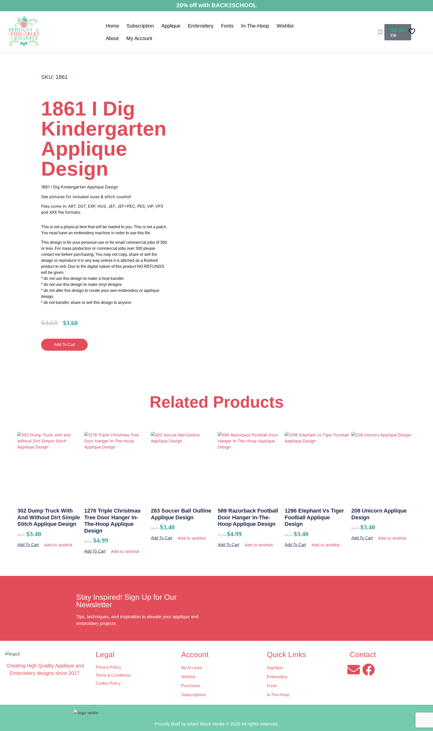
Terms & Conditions (113, 675)
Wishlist (285, 26)
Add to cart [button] (28, 545)
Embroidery (200, 26)
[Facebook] (368, 669)
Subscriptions (193, 695)
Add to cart (64, 344)
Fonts (227, 26)
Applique (170, 26)
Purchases (190, 686)
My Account (139, 38)
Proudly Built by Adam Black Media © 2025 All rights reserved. (217, 723)
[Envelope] (353, 669)
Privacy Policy (108, 667)
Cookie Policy (108, 683)
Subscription (140, 26)
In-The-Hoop (255, 26)
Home (112, 26)
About (112, 38)
